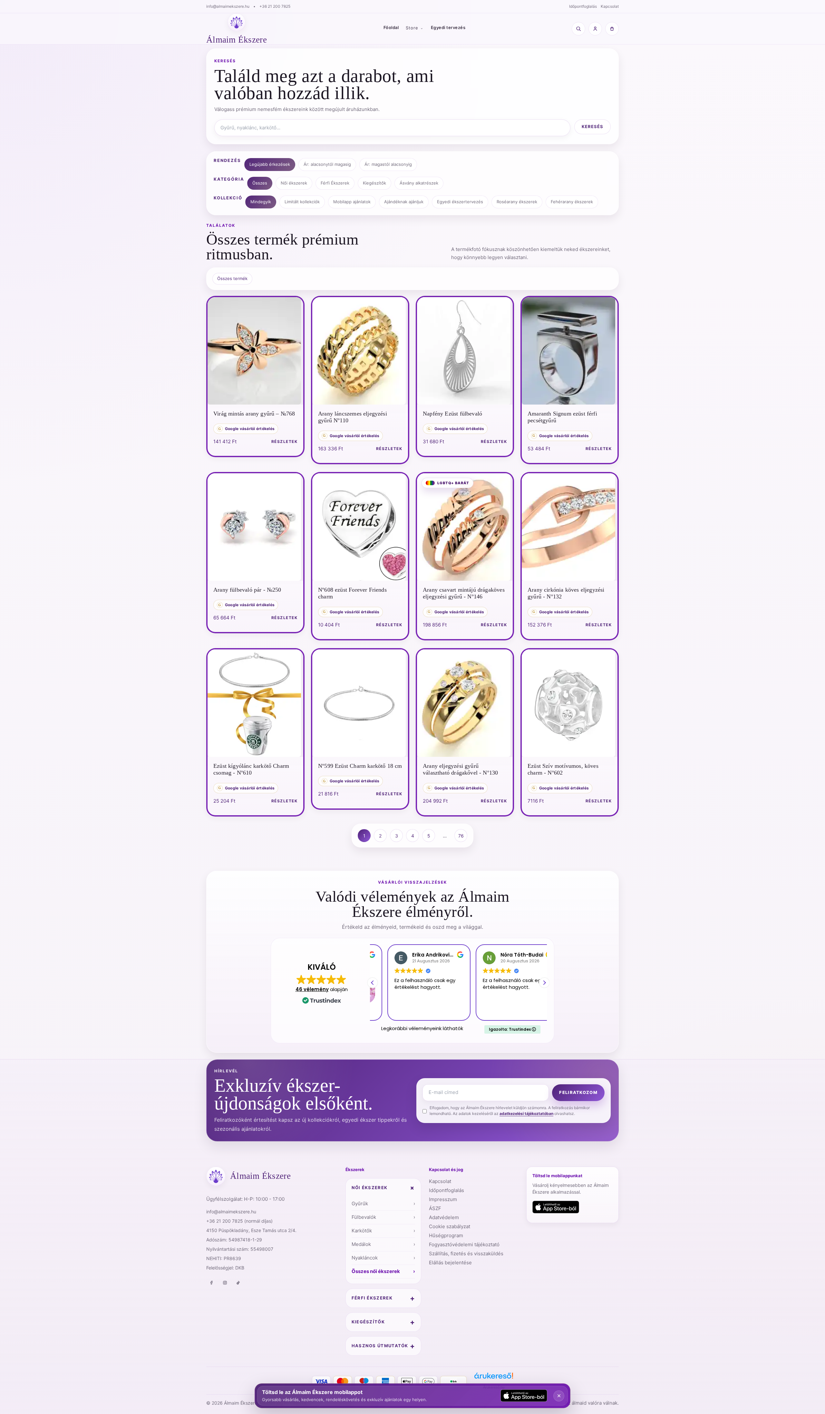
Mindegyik (260, 201)
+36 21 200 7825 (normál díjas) (239, 1221)
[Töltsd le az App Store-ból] (555, 1207)
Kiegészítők (374, 183)
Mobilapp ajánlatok (352, 201)
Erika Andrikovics (419, 954)
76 (461, 835)
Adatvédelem (444, 1217)
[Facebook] (211, 1283)
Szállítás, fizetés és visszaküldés (466, 1253)
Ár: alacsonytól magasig (327, 164)
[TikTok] (238, 1283)
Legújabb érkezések (269, 164)
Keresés (592, 126)
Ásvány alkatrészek (419, 183)
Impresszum (443, 1199)
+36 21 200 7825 (274, 6)
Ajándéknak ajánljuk (403, 201)
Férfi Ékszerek (335, 183)
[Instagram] (225, 1283)
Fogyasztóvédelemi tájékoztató (464, 1244)
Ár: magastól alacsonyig (388, 164)
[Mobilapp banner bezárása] (558, 1395)
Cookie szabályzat (449, 1226)
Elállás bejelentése (450, 1262)
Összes (259, 183)
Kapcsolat (610, 6)
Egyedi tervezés (448, 27)
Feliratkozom (578, 1092)
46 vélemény (312, 989)
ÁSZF (435, 1208)
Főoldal (391, 27)
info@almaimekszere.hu (227, 6)
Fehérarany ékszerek (572, 201)
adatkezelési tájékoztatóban (526, 1113)
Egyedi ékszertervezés (460, 201)
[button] (544, 983)
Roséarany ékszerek (517, 201)
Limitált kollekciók (302, 201)
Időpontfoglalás (583, 6)
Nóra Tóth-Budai (507, 954)
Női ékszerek (294, 183)
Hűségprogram (446, 1235)
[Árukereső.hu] (493, 1378)
